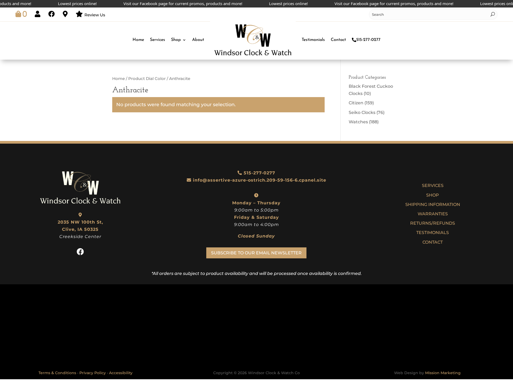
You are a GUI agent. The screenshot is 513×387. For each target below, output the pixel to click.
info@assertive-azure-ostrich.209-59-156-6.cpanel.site (259, 180)
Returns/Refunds (432, 223)
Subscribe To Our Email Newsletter (256, 252)
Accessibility (121, 372)
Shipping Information (432, 204)
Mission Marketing (443, 372)
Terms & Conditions (57, 372)
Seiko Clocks (362, 112)
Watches (358, 121)
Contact (338, 40)
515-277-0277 (368, 40)
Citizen (356, 102)
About (198, 40)
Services (157, 40)
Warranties (433, 213)
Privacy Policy (92, 372)
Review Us (94, 14)
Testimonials (313, 40)
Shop (176, 40)
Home (138, 40)
